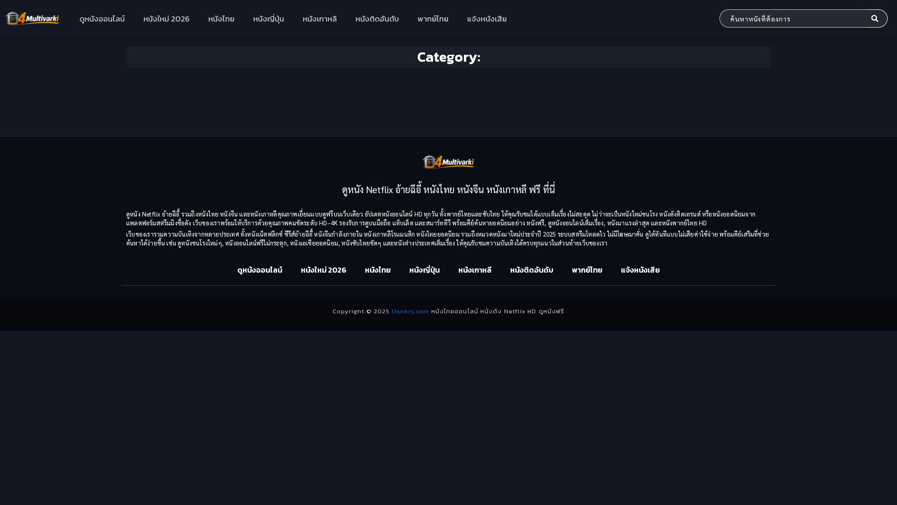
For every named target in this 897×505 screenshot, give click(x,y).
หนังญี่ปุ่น (268, 19)
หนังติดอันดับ (377, 19)
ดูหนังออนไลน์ (102, 19)
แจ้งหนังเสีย (487, 19)
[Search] (877, 18)
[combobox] (792, 18)
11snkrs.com (410, 311)
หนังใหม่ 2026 (166, 19)
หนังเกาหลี (320, 19)
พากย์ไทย (433, 19)
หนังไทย (221, 19)
